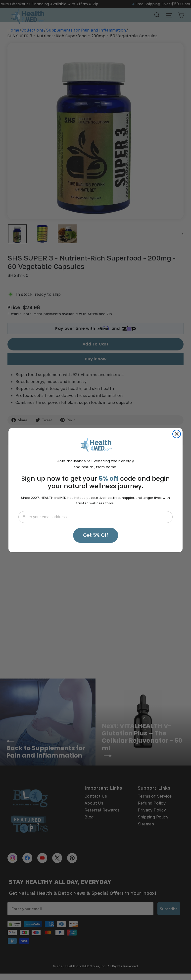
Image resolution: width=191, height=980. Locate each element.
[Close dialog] (177, 434)
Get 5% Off (95, 535)
